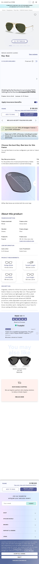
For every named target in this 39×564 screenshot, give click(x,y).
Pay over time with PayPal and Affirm (26, 110)
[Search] (29, 2)
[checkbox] (35, 102)
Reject (19, 557)
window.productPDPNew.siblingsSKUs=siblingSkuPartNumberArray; (27, 92)
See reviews (33, 54)
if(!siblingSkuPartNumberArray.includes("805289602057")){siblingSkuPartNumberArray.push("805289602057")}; (10, 91)
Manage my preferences (19, 560)
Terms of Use (28, 549)
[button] (29, 241)
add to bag (10, 114)
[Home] (8, 2)
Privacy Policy (17, 549)
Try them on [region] (21, 41)
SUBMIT (31, 503)
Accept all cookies (19, 553)
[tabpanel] (19, 30)
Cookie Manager (29, 550)
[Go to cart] (33, 2)
